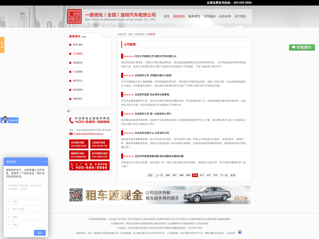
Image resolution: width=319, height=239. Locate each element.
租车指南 (78, 89)
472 (209, 175)
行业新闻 (78, 71)
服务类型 (194, 16)
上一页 (159, 175)
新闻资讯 (179, 16)
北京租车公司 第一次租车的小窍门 (153, 113)
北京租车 (231, 233)
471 (202, 175)
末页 (233, 175)
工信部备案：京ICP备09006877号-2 (185, 233)
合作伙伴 (225, 16)
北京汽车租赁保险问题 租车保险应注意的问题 (159, 156)
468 (181, 175)
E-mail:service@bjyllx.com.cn (88, 133)
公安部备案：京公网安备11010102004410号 (142, 233)
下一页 (224, 175)
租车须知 (78, 44)
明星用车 (78, 98)
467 (174, 175)
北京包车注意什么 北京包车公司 (152, 132)
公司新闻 (78, 53)
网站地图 (209, 233)
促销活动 (78, 62)
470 (195, 175)
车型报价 (210, 16)
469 (188, 175)
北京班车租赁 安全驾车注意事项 (152, 94)
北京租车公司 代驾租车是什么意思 (153, 75)
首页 (167, 16)
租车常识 (78, 80)
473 (215, 175)
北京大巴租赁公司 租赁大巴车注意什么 (155, 56)
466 (168, 175)
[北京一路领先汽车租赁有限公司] (74, 16)
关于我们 (240, 16)
